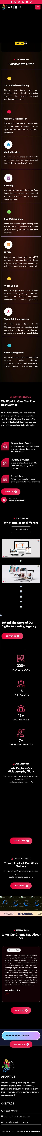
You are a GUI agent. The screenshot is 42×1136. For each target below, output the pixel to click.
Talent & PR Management (17, 319)
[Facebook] (15, 2)
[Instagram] (19, 2)
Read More (9, 102)
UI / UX (7, 252)
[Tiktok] (30, 2)
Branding (9, 185)
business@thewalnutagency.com (17, 1116)
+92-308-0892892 (17, 500)
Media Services (12, 152)
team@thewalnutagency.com (16, 1122)
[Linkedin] (11, 2)
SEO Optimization (13, 219)
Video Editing (11, 285)
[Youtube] (27, 2)
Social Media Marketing (16, 85)
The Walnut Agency (32, 1131)
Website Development (15, 118)
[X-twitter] (23, 2)
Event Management (14, 352)
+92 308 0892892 (10, 1111)
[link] (4, 500)
